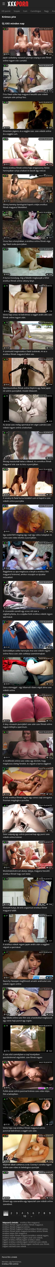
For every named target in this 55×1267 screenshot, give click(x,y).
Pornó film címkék (9, 1257)
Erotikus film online (10, 1264)
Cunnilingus (36, 11)
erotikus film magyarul (29, 1222)
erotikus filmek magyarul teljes (16, 1229)
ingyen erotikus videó (31, 1240)
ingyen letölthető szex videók (34, 1242)
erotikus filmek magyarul (32, 1225)
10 (24, 1216)
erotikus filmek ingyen (12, 1225)
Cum (25, 11)
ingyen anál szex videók (32, 1237)
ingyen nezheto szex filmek (14, 1244)
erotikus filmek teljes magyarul (16, 1231)
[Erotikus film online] (18, 3)
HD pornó (6, 11)
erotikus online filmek (38, 1231)
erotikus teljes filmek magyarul (16, 1235)
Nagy (46, 11)
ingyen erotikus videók (12, 1242)
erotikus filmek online (38, 1229)
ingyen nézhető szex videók (14, 1246)
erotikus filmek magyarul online (16, 1227)
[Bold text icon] (4, 3)
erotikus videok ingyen (38, 1235)
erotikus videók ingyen (12, 1237)
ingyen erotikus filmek (12, 1240)
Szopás (17, 11)
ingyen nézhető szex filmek (37, 1244)
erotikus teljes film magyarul (15, 1233)
